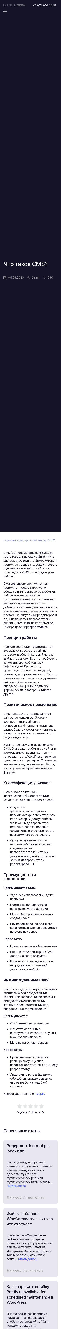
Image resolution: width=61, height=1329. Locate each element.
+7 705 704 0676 (44, 5)
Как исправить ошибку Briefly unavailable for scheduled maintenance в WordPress (30, 1294)
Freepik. (39, 1093)
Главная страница (16, 540)
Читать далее (16, 1186)
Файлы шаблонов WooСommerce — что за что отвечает (30, 1218)
